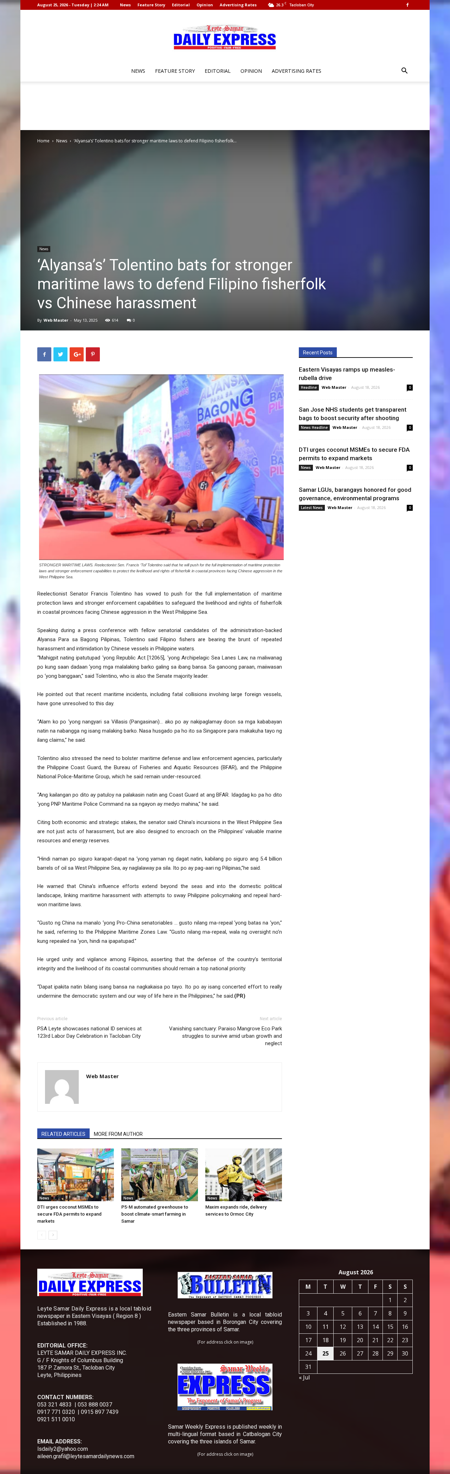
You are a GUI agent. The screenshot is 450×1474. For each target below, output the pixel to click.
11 (325, 1327)
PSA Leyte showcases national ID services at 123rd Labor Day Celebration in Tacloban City (89, 1032)
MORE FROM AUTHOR (118, 1134)
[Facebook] (407, 5)
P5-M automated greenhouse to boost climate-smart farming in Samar (154, 1214)
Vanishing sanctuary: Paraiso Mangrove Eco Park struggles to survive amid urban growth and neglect (225, 1036)
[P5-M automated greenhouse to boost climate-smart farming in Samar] (159, 1174)
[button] (404, 71)
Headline (309, 387)
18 (325, 1340)
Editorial (181, 4)
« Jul (304, 1377)
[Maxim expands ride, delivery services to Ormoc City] (243, 1174)
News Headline (314, 427)
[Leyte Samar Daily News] (225, 36)
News (125, 4)
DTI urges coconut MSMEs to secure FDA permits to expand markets (69, 1214)
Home (43, 141)
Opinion (205, 4)
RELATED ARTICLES (63, 1134)
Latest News (312, 507)
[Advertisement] (225, 106)
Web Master (56, 320)
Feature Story (151, 4)
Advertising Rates (238, 4)
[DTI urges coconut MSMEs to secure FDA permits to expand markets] (75, 1174)
